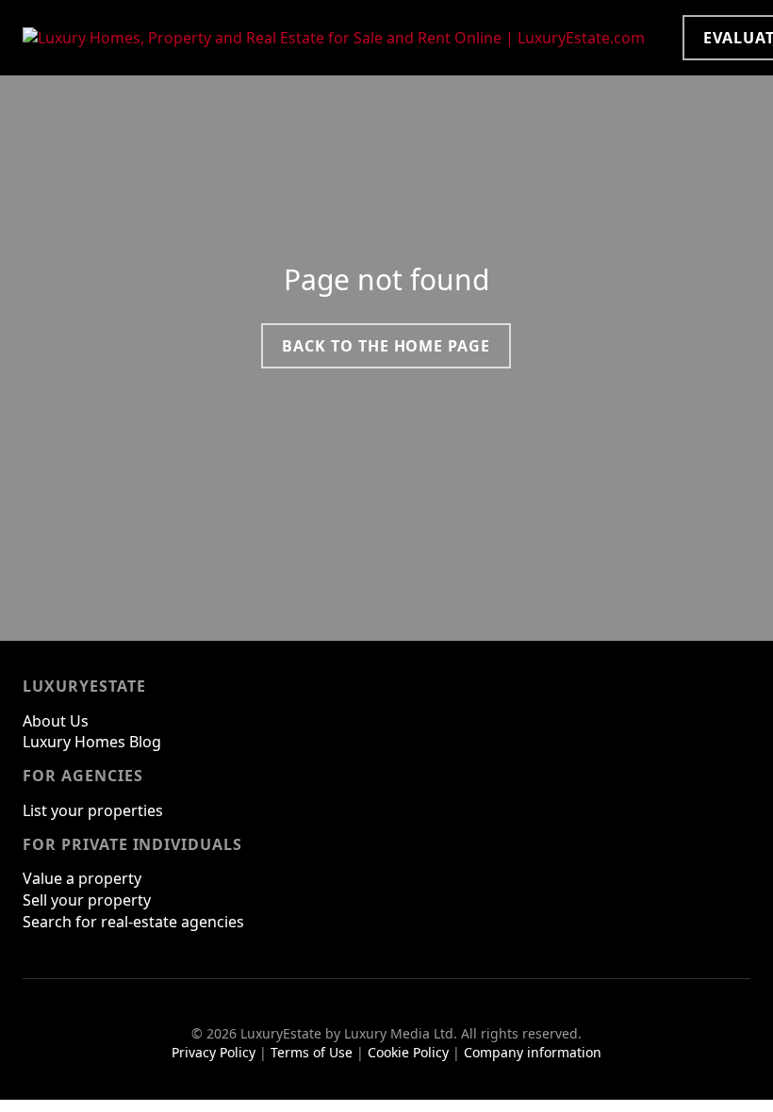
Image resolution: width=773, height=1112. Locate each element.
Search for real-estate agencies (133, 921)
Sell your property (87, 900)
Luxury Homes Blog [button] (92, 741)
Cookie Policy (408, 1052)
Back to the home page (386, 345)
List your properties (93, 810)
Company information (532, 1052)
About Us (56, 721)
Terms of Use (312, 1052)
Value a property (82, 878)
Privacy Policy (213, 1052)
